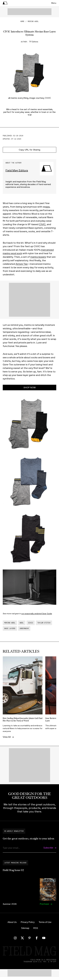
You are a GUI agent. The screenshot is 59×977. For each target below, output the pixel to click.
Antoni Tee (22, 263)
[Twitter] (22, 938)
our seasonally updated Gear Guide (36, 613)
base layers (9, 628)
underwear (24, 628)
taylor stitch (43, 623)
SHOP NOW (29, 387)
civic (30, 623)
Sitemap (25, 928)
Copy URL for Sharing (29, 149)
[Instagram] (15, 938)
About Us (12, 922)
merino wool (33, 21)
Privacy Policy (28, 922)
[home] (5, 3)
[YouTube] (43, 938)
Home (22, 21)
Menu (53, 3)
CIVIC (42, 224)
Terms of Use (45, 922)
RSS (35, 928)
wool (22, 623)
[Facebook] (36, 938)
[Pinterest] (29, 938)
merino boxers (38, 256)
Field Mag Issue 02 (13, 870)
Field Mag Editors (16, 170)
